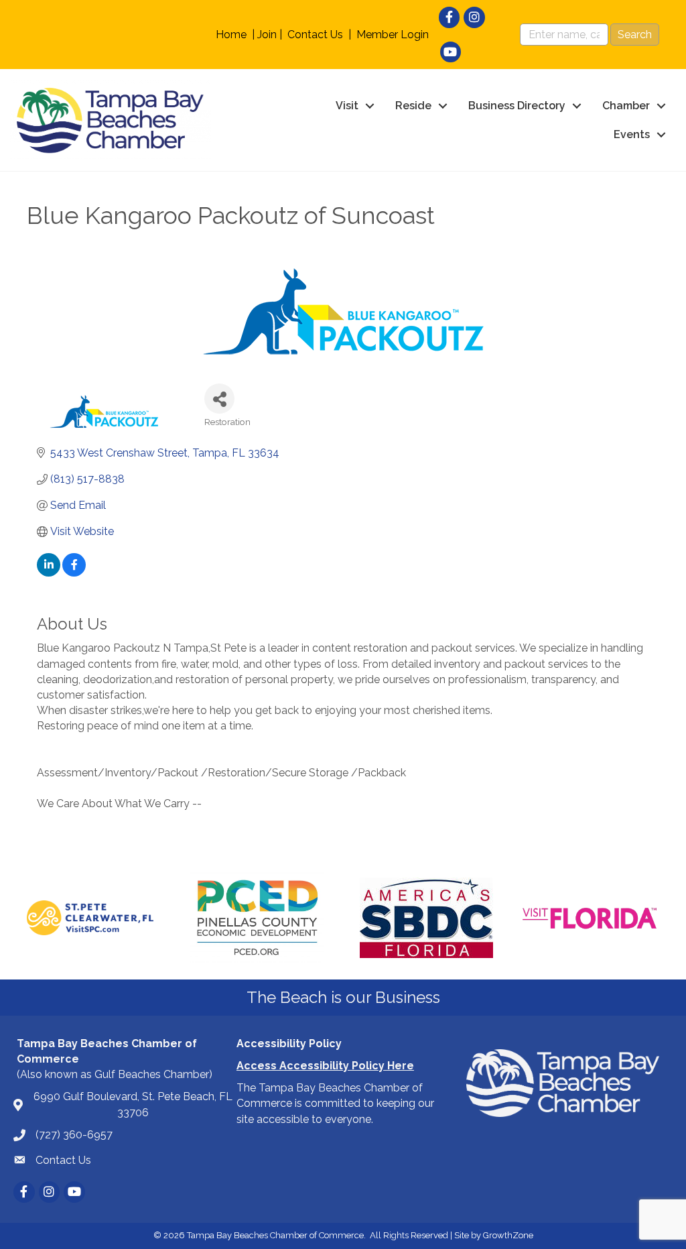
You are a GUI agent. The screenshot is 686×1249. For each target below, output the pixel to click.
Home (231, 34)
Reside (413, 105)
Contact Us (315, 34)
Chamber (626, 105)
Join (267, 34)
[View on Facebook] (74, 573)
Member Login (392, 34)
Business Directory (516, 105)
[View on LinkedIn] (48, 573)
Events (632, 134)
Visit (347, 105)
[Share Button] (219, 398)
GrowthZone (508, 1235)
